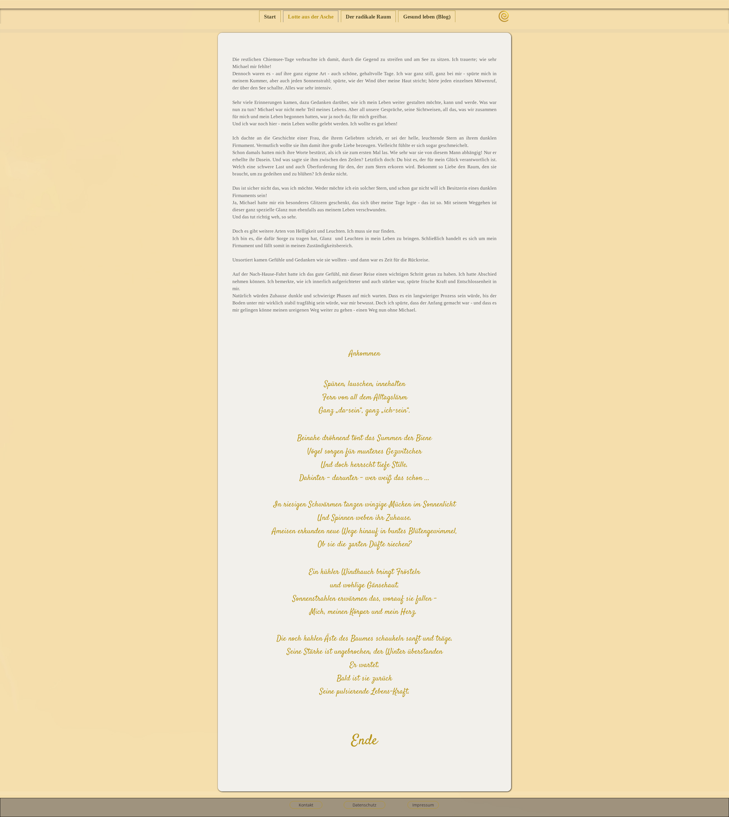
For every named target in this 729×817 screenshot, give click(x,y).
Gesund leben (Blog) (426, 17)
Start (270, 17)
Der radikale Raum (368, 17)
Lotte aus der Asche (310, 17)
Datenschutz (364, 805)
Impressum (423, 805)
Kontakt (306, 805)
